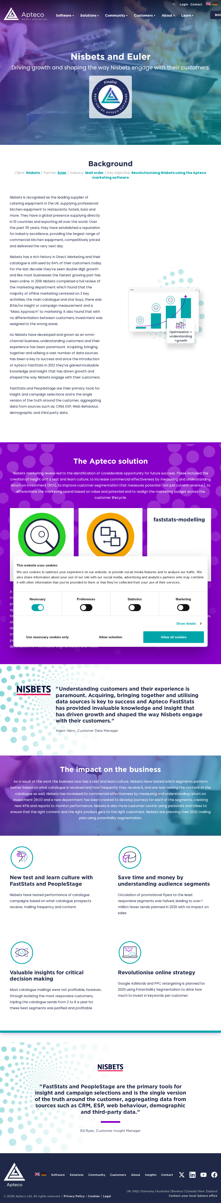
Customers (145, 15)
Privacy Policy (74, 1196)
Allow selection (110, 637)
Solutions (89, 15)
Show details (186, 623)
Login (184, 4)
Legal (107, 1196)
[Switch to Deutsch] (215, 5)
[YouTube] (203, 1175)
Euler (62, 173)
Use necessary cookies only (47, 637)
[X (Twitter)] (182, 1175)
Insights (150, 1174)
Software (65, 15)
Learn (187, 15)
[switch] (86, 607)
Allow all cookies (174, 637)
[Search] (174, 4)
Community (116, 15)
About (168, 15)
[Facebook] (214, 1175)
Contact (196, 4)
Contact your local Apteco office (193, 1195)
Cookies (94, 1196)
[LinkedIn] (192, 1175)
